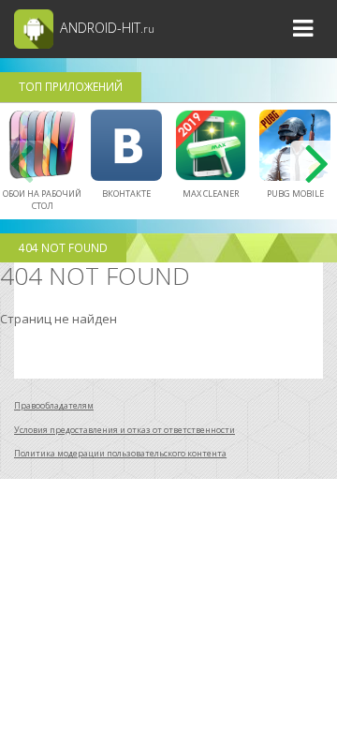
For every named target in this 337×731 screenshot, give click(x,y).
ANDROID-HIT (105, 28)
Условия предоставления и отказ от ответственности (124, 430)
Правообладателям (54, 405)
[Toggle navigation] (303, 29)
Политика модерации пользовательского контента (120, 453)
